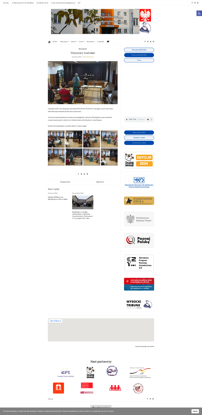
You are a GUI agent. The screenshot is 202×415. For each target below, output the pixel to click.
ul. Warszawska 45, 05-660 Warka (23, 3)
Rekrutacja (63, 41)
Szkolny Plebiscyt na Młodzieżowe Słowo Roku (57, 198)
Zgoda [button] (195, 411)
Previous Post (65, 182)
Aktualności (83, 49)
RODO (55, 41)
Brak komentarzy (88, 57)
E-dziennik (100, 41)
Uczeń (81, 41)
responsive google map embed (144, 346)
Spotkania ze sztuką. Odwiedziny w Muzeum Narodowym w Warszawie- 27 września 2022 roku (82, 215)
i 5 (139, 55)
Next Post (100, 182)
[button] (199, 13)
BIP (79, 3)
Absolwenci (90, 41)
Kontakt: (6, 3)
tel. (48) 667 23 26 (42, 3)
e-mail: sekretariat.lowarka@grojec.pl (63, 3)
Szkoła (73, 41)
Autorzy (50, 399)
